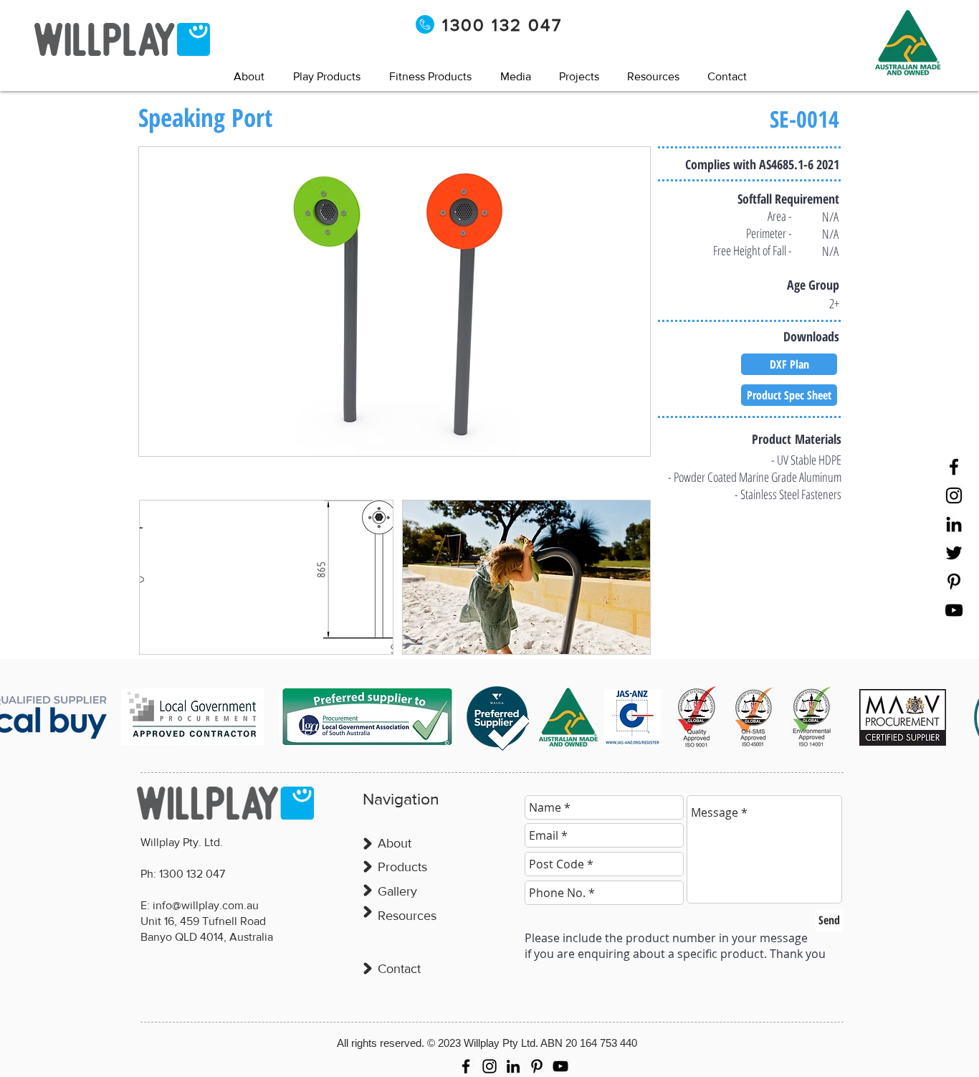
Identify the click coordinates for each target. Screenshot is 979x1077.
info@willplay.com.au (206, 905)
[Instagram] (954, 495)
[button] (515, 76)
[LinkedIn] (954, 524)
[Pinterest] (954, 581)
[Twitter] (954, 553)
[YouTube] (954, 610)
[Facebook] (954, 467)
